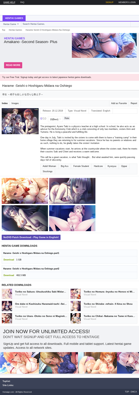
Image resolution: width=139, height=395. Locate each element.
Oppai (124, 166)
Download (9, 259)
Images (15, 103)
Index (5, 103)
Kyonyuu (112, 166)
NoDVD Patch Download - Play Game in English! (31, 237)
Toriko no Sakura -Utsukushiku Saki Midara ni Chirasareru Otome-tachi (56, 291)
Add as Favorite (119, 103)
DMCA (134, 392)
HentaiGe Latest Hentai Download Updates (19, 10)
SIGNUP (109, 2)
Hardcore (98, 166)
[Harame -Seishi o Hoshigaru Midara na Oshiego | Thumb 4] (73, 218)
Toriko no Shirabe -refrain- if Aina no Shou (108, 303)
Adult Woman (49, 166)
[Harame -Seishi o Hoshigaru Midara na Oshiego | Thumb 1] (25, 191)
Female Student (81, 166)
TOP (127, 392)
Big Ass (64, 166)
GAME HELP (9, 2)
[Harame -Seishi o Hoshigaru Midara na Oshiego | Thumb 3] (25, 218)
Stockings (48, 171)
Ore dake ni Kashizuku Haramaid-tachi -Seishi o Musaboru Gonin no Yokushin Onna (64, 303)
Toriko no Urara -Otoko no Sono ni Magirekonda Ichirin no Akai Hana (55, 316)
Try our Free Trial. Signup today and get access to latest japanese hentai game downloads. (47, 77)
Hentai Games (14, 18)
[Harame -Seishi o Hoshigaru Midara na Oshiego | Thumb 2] (73, 191)
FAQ (22, 2)
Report (134, 103)
